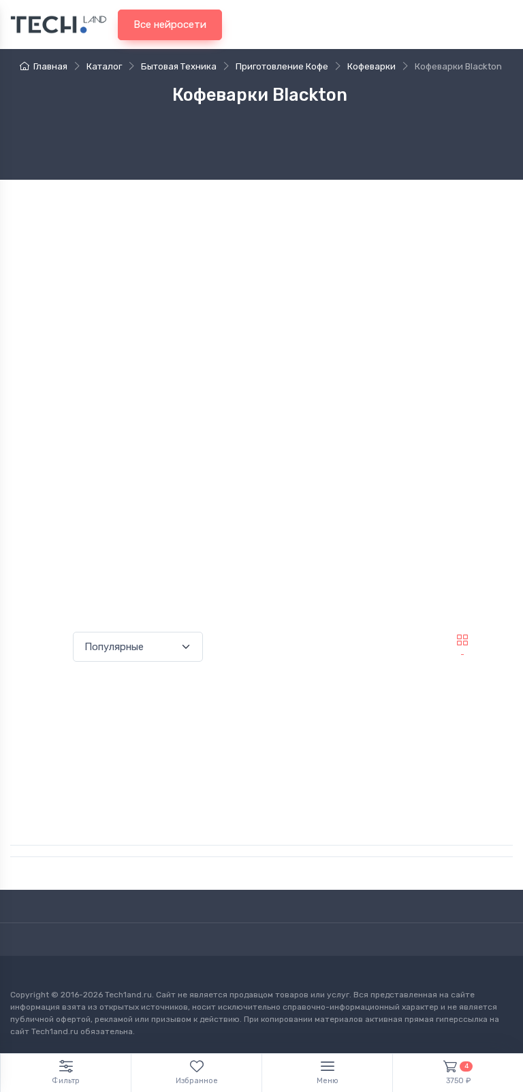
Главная (50, 66)
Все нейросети (169, 24)
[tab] (498, 640)
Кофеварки (371, 66)
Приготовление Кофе (282, 66)
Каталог (104, 66)
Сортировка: (38, 646)
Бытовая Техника (179, 66)
